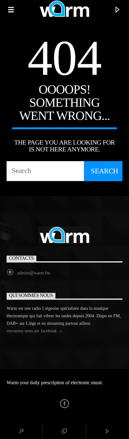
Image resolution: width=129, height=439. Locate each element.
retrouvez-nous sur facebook (32, 331)
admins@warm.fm (33, 273)
